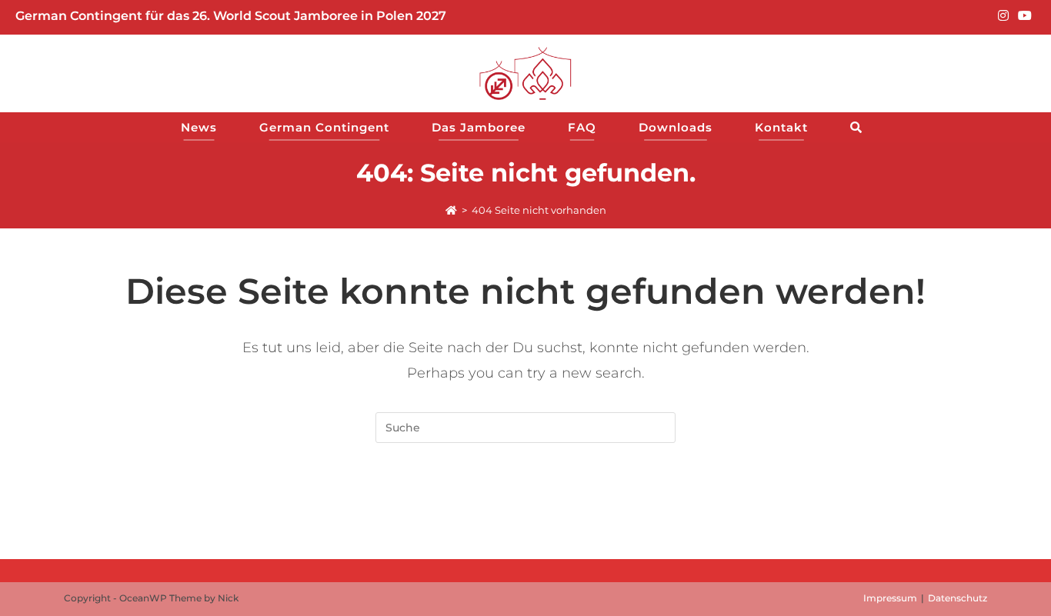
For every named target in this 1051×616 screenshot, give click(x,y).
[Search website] (860, 127)
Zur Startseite (525, 504)
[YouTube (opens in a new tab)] (1022, 16)
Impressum (890, 598)
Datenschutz (957, 598)
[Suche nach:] (525, 427)
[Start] (451, 210)
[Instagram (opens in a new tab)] (1003, 16)
